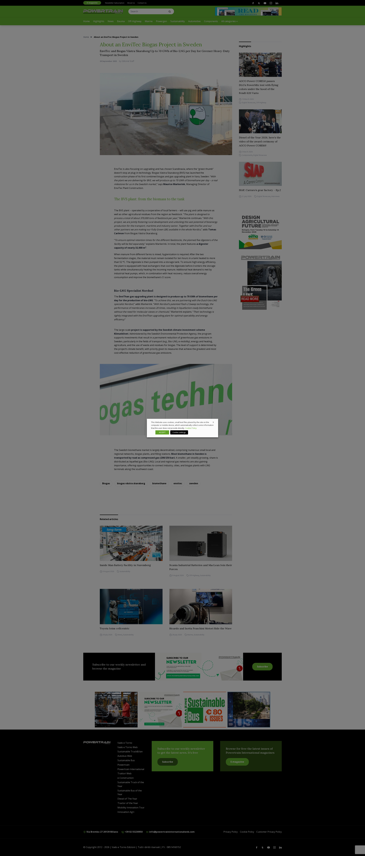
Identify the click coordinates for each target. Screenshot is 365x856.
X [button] (213, 422)
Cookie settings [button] (179, 432)
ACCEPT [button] (162, 432)
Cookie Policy (191, 428)
